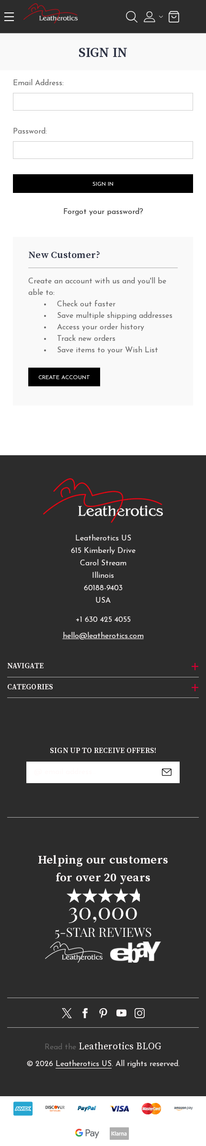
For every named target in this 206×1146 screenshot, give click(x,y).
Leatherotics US (84, 1064)
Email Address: (38, 83)
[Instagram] (140, 1013)
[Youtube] (121, 1013)
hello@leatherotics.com (103, 636)
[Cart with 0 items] (173, 16)
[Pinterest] (103, 1013)
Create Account (64, 378)
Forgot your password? (103, 212)
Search (131, 17)
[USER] (152, 16)
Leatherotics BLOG (120, 1047)
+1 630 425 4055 (103, 620)
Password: (30, 131)
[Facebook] (85, 1013)
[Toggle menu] (10, 16)
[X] (67, 1013)
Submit (166, 772)
